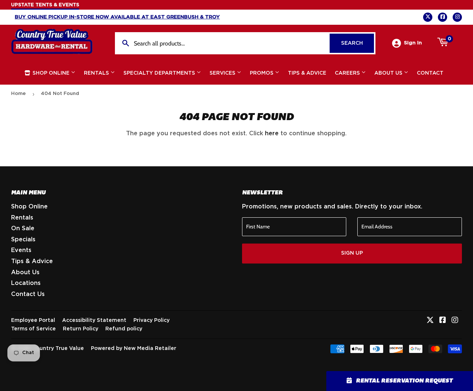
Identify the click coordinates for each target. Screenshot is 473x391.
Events (21, 250)
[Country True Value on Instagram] (455, 321)
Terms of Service (33, 329)
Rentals (97, 73)
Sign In (413, 42)
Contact (430, 73)
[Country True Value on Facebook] (442, 321)
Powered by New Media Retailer (133, 348)
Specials (23, 239)
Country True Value (58, 348)
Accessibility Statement (94, 320)
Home (18, 93)
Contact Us (28, 294)
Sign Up (352, 253)
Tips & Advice (307, 73)
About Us (389, 73)
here (272, 133)
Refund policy (123, 329)
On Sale (22, 228)
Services (223, 73)
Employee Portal (33, 320)
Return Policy (80, 329)
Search (357, 43)
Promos (262, 73)
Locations (26, 283)
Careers (348, 73)
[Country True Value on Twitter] (430, 321)
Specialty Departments (160, 73)
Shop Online (51, 73)
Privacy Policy (151, 320)
